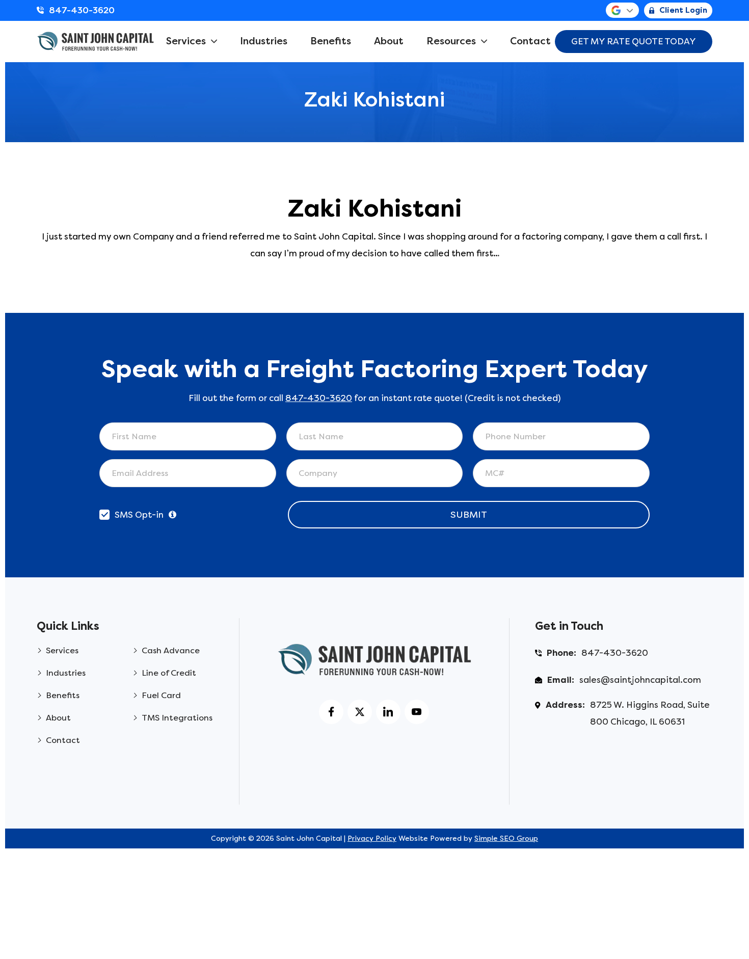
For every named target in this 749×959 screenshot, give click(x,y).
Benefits (330, 41)
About (389, 41)
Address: (565, 705)
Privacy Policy (371, 838)
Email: (560, 680)
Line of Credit (169, 673)
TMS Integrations (177, 718)
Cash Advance (171, 650)
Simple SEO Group (506, 838)
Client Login (683, 10)
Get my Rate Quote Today (633, 41)
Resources (451, 41)
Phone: (561, 653)
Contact (530, 41)
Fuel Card (161, 695)
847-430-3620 (82, 10)
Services (186, 41)
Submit (468, 514)
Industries (263, 41)
